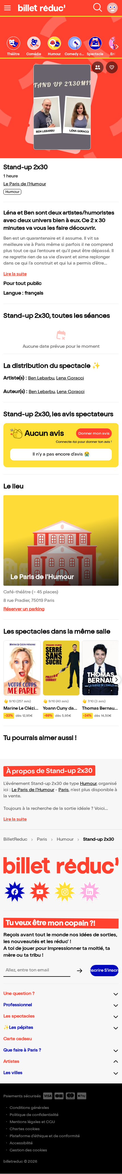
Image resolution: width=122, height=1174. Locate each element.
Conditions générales (29, 1107)
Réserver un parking (24, 609)
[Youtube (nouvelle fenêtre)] (39, 892)
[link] (13, 47)
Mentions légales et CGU (32, 1121)
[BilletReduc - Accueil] (41, 8)
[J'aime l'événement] (112, 67)
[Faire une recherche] (97, 8)
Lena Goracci (70, 378)
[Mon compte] (112, 8)
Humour (88, 783)
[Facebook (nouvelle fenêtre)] (14, 892)
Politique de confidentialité (34, 1114)
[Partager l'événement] (98, 67)
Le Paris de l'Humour (24, 184)
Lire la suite (15, 274)
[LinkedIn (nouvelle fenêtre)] (89, 892)
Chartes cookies (25, 1128)
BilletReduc (15, 839)
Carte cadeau (17, 1039)
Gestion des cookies (28, 1150)
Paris (63, 790)
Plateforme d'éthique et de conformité (45, 1136)
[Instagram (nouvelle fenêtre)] (64, 892)
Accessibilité (21, 1143)
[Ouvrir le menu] (9, 8)
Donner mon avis (94, 433)
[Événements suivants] (116, 679)
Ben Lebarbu (41, 378)
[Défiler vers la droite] (117, 47)
